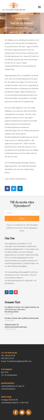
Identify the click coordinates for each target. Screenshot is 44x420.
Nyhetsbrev (33, 228)
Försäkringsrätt (22, 19)
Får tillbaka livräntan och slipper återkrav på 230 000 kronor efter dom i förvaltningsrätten (22, 309)
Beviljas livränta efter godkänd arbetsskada (22, 318)
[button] (39, 7)
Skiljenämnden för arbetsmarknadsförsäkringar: (16, 326)
